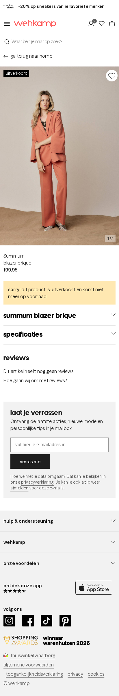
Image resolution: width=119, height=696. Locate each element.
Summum (14, 256)
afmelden (19, 488)
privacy (75, 674)
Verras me (30, 461)
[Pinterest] (65, 620)
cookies (96, 674)
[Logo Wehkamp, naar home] (33, 24)
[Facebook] (28, 620)
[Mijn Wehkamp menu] (93, 24)
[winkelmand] (112, 24)
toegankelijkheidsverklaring (34, 674)
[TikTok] (47, 620)
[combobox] (59, 41)
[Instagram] (9, 620)
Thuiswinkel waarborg (32, 655)
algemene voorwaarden (28, 665)
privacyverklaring (37, 482)
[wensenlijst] (103, 24)
